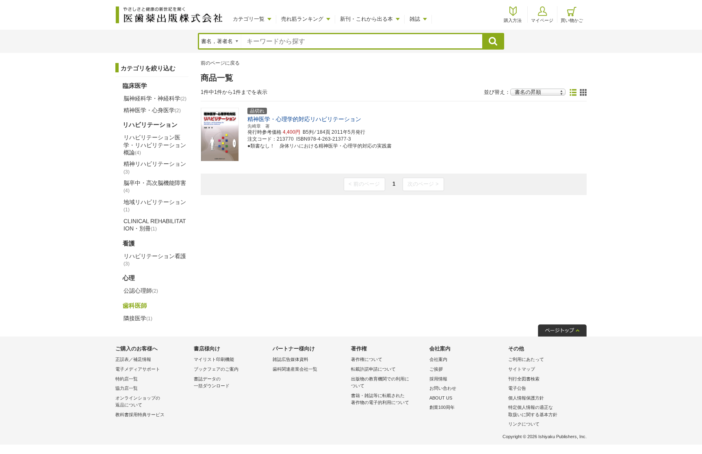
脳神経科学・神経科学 (155, 98)
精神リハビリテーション (155, 167)
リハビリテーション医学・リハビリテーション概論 (155, 144)
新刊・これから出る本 (366, 19)
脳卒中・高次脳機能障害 (155, 186)
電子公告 (517, 388)
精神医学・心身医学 (152, 110)
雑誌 (415, 19)
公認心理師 (141, 290)
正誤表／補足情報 (133, 359)
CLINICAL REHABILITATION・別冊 (155, 225)
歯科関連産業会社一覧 (295, 369)
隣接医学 (138, 318)
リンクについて (524, 423)
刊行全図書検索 (524, 378)
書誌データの (212, 382)
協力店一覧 (126, 388)
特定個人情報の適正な (532, 411)
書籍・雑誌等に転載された (380, 399)
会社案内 (438, 359)
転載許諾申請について (373, 369)
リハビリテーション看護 (155, 260)
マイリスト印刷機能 (214, 359)
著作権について (366, 359)
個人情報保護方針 (526, 397)
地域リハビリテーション (155, 206)
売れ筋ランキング (302, 19)
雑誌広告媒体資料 (290, 359)
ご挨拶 (436, 369)
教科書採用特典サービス (140, 414)
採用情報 (438, 378)
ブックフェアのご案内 (216, 369)
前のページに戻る (220, 63)
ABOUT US (440, 397)
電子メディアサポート (137, 369)
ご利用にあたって (526, 359)
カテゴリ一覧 (248, 19)
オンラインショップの (137, 401)
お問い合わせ (442, 388)
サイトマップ (521, 369)
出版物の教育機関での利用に (380, 382)
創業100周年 (442, 407)
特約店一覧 (126, 378)
